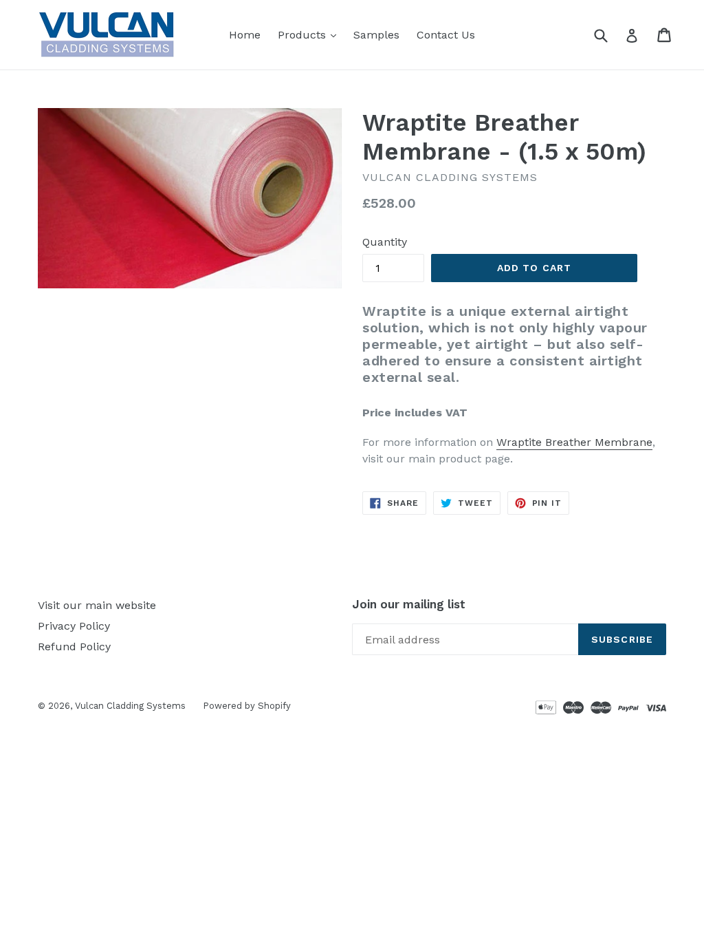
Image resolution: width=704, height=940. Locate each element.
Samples (376, 34)
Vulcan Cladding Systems (130, 706)
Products (310, 34)
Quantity (384, 241)
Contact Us (446, 34)
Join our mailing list (408, 604)
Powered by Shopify (247, 706)
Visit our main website (97, 605)
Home (245, 34)
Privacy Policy (74, 625)
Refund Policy (74, 646)
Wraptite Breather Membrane (574, 442)
